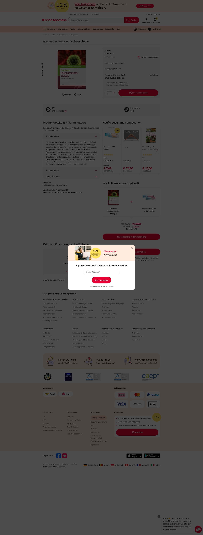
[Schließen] (132, 248)
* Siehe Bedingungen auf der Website (101, 286)
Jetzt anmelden (101, 280)
